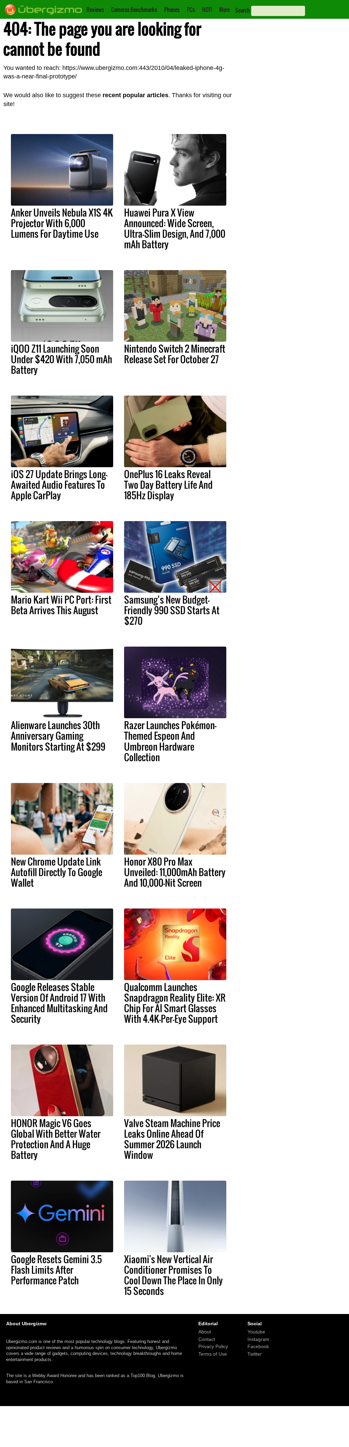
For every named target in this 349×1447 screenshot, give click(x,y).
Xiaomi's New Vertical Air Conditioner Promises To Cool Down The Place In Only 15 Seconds (173, 1275)
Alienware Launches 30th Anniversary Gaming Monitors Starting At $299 (58, 735)
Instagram (258, 1339)
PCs (191, 9)
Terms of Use (212, 1354)
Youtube (256, 1331)
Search (242, 10)
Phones (172, 9)
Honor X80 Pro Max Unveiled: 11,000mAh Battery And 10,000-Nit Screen (175, 872)
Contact (206, 1339)
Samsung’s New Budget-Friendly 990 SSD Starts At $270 (171, 610)
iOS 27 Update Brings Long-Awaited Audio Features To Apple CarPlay (59, 484)
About (204, 1331)
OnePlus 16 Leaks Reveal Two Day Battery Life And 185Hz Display (168, 484)
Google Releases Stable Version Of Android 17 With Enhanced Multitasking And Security (59, 1002)
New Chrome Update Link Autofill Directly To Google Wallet (56, 872)
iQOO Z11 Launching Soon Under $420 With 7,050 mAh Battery (61, 359)
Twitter (254, 1354)
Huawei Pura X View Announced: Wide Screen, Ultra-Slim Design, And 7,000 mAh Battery (174, 228)
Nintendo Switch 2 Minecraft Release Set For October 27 (174, 354)
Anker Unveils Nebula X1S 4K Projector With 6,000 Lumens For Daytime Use (62, 223)
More (224, 9)
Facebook (258, 1346)
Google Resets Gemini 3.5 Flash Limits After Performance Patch (56, 1269)
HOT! (207, 9)
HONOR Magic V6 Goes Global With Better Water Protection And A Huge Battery (56, 1139)
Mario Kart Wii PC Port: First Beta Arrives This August (61, 605)
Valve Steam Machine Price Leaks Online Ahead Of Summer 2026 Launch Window (172, 1139)
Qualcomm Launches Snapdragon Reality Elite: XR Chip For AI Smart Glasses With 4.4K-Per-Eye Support (175, 1002)
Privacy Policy (213, 1346)
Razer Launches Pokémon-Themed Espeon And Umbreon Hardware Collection (170, 741)
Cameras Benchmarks (134, 9)
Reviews (95, 9)
